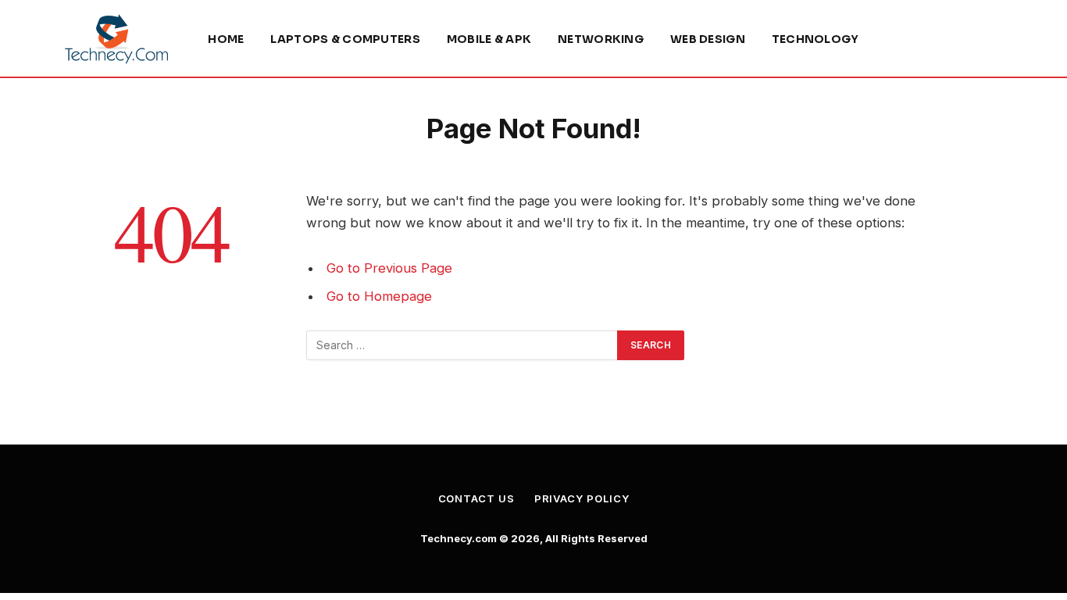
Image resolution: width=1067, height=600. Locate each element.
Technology (815, 39)
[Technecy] (116, 39)
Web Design (707, 39)
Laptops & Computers (344, 39)
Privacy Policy (582, 498)
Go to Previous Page (389, 268)
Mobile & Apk (489, 39)
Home (226, 39)
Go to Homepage (379, 296)
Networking (601, 39)
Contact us (476, 498)
